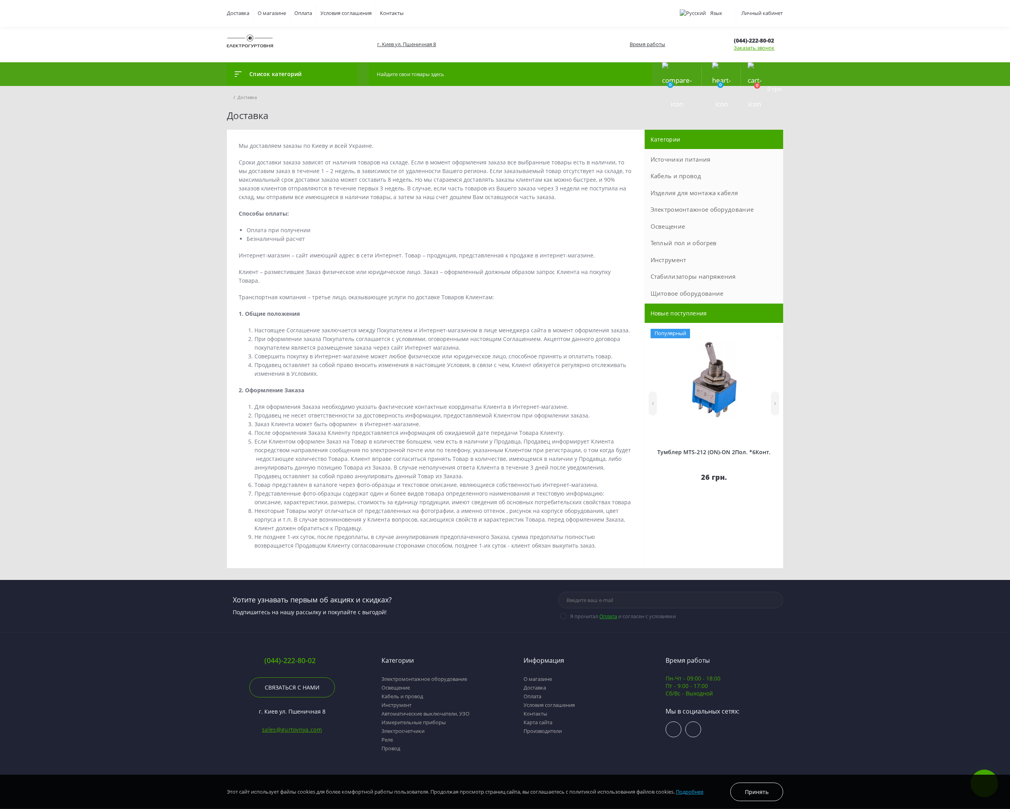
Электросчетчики (403, 730)
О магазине (272, 13)
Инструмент (668, 260)
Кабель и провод (676, 176)
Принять (757, 792)
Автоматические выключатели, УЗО (425, 713)
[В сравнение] (770, 334)
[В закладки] (778, 334)
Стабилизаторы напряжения (693, 276)
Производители (543, 730)
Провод (391, 748)
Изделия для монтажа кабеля (694, 193)
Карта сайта (538, 722)
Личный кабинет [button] (762, 13)
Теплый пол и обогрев (684, 243)
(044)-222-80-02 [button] (290, 660)
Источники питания (681, 159)
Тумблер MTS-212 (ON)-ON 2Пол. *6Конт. (714, 452)
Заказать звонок (754, 47)
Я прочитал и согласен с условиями (623, 616)
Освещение (668, 226)
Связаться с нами (292, 687)
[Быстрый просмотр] (760, 334)
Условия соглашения (346, 13)
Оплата (303, 13)
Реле (387, 739)
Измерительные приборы (414, 722)
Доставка (238, 13)
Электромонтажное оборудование (702, 209)
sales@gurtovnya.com (292, 729)
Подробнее (689, 791)
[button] (406, 44)
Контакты (392, 13)
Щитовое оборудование (687, 293)
